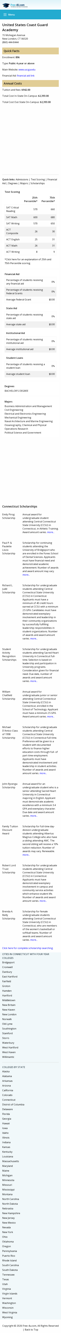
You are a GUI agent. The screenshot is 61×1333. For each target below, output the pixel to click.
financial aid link (25, 75)
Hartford (7, 995)
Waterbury (8, 1042)
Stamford (7, 1033)
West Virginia (9, 1312)
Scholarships (37, 183)
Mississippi (8, 1189)
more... (50, 532)
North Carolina (10, 1199)
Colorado (7, 1095)
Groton (6, 986)
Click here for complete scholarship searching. (27, 948)
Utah (5, 1284)
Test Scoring (38, 179)
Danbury (7, 971)
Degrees (13, 183)
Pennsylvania (9, 1251)
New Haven (8, 1009)
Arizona (6, 1085)
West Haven (9, 1052)
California (7, 1090)
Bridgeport (8, 962)
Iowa (5, 1128)
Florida (6, 1114)
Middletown (8, 1000)
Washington (9, 1303)
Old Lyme (7, 1023)
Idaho (5, 1132)
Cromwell (7, 967)
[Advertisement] (30, 140)
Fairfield (6, 981)
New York (7, 1232)
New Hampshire (11, 1213)
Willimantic (8, 1057)
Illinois (5, 1137)
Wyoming (7, 1317)
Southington (9, 1028)
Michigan (7, 1175)
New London (9, 1014)
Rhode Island (9, 1260)
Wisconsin (7, 1307)
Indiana (6, 1142)
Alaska (5, 1071)
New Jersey (8, 1218)
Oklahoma (8, 1241)
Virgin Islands (9, 1293)
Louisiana (7, 1156)
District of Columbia (13, 1104)
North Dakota (10, 1203)
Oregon (6, 1246)
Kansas (6, 1147)
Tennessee (8, 1274)
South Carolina (10, 1265)
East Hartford (9, 976)
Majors (24, 183)
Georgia (6, 1118)
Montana (7, 1194)
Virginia (6, 1288)
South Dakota (10, 1270)
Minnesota (8, 1180)
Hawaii (6, 1123)
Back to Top (31, 1329)
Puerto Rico (8, 1255)
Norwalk (7, 1019)
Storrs (5, 1038)
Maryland (7, 1166)
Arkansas (7, 1080)
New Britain (8, 1005)
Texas (5, 1279)
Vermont (7, 1298)
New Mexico (9, 1222)
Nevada (6, 1227)
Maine (5, 1170)
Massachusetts (10, 1161)
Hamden (7, 990)
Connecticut (8, 1099)
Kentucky (7, 1151)
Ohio (5, 1236)
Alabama (7, 1076)
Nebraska (7, 1208)
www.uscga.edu (27, 69)
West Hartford (10, 1047)
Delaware (7, 1109)
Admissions (22, 179)
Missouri (7, 1184)
